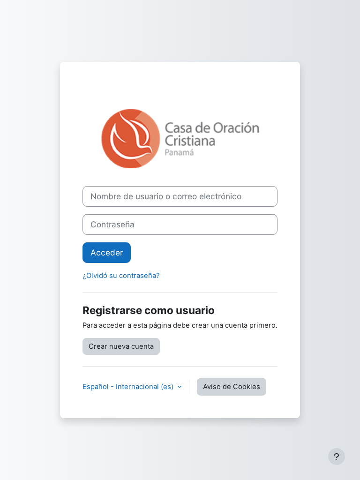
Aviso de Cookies (231, 386)
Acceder (106, 252)
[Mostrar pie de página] (336, 456)
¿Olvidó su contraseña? (121, 275)
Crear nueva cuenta (121, 346)
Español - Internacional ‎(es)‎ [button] (128, 386)
